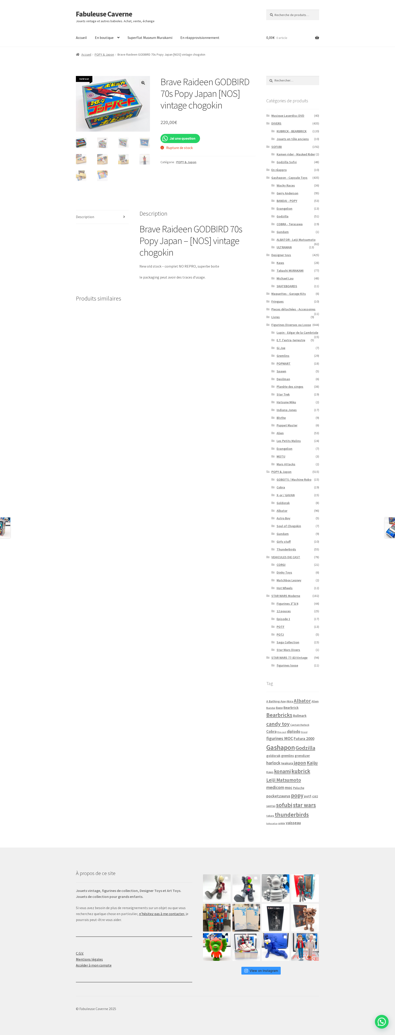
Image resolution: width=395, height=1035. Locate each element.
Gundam (283, 232)
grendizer (302, 755)
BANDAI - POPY (287, 201)
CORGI (281, 565)
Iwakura (287, 763)
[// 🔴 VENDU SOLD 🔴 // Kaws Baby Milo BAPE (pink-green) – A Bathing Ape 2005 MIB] (217, 947)
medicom (275, 787)
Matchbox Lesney (289, 580)
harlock (273, 763)
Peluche (298, 788)
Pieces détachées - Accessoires (293, 309)
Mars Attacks (286, 464)
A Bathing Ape (276, 701)
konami (282, 771)
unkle (281, 823)
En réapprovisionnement (199, 37)
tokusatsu (272, 823)
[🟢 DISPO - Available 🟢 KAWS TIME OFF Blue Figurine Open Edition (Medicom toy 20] (275, 947)
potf (307, 796)
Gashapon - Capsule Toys (289, 178)
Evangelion (284, 208)
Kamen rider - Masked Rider (296, 154)
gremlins (287, 755)
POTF (280, 627)
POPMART (284, 363)
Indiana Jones (287, 410)
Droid (304, 732)
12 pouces (284, 611)
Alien (280, 433)
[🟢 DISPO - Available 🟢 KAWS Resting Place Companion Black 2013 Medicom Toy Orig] (246, 888)
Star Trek (283, 394)
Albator (282, 511)
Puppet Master (287, 425)
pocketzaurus (278, 796)
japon (300, 762)
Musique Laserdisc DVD (287, 116)
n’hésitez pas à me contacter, (162, 913)
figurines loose (287, 665)
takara (270, 815)
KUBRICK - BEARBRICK (292, 131)
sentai (270, 806)
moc (288, 787)
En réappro (279, 170)
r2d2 (315, 796)
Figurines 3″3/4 (287, 603)
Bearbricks (279, 714)
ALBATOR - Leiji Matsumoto (296, 240)
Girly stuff (284, 541)
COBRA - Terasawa (290, 224)
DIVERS (276, 123)
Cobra (281, 487)
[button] (143, 83)
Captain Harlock (299, 724)
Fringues (277, 301)
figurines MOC (279, 738)
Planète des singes (290, 387)
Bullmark (300, 715)
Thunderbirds (286, 549)
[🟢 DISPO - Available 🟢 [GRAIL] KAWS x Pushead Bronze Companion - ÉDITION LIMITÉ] (305, 918)
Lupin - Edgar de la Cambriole (297, 333)
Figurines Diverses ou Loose (291, 325)
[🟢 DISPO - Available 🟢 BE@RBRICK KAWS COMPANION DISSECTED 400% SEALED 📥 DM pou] (275, 918)
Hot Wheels (285, 588)
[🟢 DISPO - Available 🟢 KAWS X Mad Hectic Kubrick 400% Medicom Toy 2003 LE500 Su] (275, 888)
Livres (275, 317)
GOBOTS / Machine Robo (294, 479)
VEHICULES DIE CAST (285, 557)
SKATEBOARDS (287, 286)
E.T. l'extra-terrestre (291, 340)
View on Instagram (264, 971)
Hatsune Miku (286, 402)
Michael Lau (285, 278)
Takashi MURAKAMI (290, 270)
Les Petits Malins (289, 441)
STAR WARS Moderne (285, 596)
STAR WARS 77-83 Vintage (289, 658)
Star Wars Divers (288, 650)
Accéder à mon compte (94, 965)
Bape (279, 708)
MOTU (281, 456)
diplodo (293, 731)
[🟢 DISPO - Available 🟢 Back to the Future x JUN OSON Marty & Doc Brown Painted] (305, 947)
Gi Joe (281, 348)
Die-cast (281, 732)
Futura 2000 (304, 738)
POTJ (280, 634)
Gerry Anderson (287, 193)
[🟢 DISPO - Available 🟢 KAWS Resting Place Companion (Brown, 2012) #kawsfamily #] (217, 888)
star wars (304, 805)
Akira (289, 701)
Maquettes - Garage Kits (288, 294)
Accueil (81, 37)
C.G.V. (80, 953)
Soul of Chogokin (289, 526)
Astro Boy (283, 518)
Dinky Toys (284, 572)
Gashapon (280, 747)
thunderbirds (292, 814)
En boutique (104, 37)
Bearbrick (291, 707)
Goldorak (283, 503)
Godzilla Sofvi (287, 162)
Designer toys (281, 255)
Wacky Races (286, 185)
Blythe (281, 418)
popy (297, 795)
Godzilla (282, 216)
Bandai (270, 708)
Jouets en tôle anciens (293, 139)
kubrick (300, 771)
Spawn (281, 371)
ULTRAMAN (284, 247)
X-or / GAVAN (286, 495)
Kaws (280, 263)
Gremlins (283, 356)
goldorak (273, 755)
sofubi (284, 805)
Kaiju (312, 763)
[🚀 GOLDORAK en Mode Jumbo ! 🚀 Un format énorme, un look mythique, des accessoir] (217, 918)
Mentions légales (89, 959)
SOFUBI (276, 147)
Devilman (283, 379)
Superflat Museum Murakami (150, 37)
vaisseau (293, 822)
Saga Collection (288, 642)
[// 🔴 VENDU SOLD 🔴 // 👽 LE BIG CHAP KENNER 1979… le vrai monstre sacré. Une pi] (305, 888)
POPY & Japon (104, 54)
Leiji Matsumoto (283, 780)
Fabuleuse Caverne (104, 14)
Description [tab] (85, 216)
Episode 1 (283, 619)
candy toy (278, 724)
